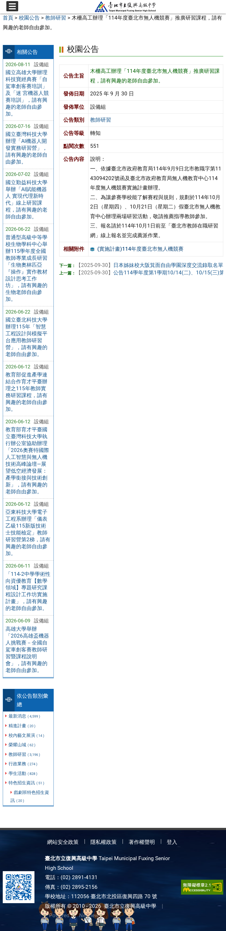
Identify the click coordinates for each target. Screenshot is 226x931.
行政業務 (23, 763)
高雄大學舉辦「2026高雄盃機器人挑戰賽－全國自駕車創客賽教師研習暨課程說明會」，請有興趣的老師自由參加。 (27, 649)
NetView (89, 915)
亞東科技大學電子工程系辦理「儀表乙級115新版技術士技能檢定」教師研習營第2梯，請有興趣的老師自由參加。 (28, 533)
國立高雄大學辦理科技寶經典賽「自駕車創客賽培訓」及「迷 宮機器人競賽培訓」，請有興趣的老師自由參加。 (27, 93)
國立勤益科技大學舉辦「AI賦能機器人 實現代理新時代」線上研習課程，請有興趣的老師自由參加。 (26, 199)
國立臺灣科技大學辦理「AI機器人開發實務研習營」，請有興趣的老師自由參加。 (26, 148)
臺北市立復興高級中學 (128, 906)
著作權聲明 (142, 842)
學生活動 (23, 773)
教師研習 (24, 754)
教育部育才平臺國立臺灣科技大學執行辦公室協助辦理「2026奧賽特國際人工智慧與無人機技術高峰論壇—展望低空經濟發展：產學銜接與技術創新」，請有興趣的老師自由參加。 (27, 460)
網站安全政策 (63, 842)
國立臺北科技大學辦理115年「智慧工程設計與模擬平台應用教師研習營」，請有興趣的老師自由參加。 (26, 337)
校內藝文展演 (26, 735)
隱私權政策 (103, 842)
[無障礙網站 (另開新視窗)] (202, 887)
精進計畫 (22, 725)
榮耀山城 (22, 744)
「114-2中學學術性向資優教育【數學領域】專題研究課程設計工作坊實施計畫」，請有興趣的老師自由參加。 (28, 591)
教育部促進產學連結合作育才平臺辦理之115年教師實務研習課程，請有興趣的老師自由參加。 (26, 391)
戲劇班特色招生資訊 (29, 796)
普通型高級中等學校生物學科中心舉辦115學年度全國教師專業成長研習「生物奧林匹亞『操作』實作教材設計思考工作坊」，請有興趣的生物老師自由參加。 (26, 268)
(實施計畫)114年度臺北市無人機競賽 (140, 249)
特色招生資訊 (26, 782)
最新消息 (24, 716)
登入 (172, 842)
